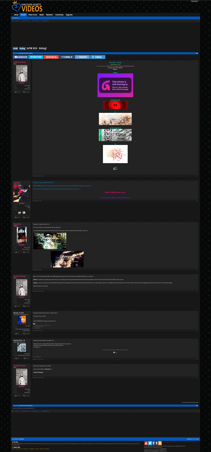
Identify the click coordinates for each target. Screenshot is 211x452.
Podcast (37, 448)
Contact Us (191, 439)
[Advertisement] (105, 34)
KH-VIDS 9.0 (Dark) (18, 439)
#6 (197, 359)
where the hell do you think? (24, 355)
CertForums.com (163, 451)
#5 (197, 330)
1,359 (27, 334)
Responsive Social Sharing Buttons (151, 451)
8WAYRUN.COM (31, 408)
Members (49, 14)
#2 (197, 200)
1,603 (27, 217)
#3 (197, 269)
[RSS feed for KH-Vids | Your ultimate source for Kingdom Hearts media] (160, 443)
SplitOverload (32, 50)
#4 (197, 291)
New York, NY (27, 88)
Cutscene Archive (18, 448)
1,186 (27, 252)
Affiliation (47, 448)
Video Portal (32, 14)
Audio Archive (26, 448)
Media (41, 14)
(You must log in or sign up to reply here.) (190, 402)
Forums (23, 14)
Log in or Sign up (194, 1)
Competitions (21, 50)
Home (16, 14)
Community (59, 14)
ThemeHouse (163, 448)
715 (27, 358)
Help (197, 439)
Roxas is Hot (18, 312)
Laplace (34, 200)
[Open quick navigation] (199, 20)
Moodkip (34, 269)
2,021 (27, 92)
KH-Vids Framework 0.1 (153, 447)
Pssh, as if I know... (26, 249)
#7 (197, 377)
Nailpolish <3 (19, 340)
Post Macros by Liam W (176, 446)
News (13, 448)
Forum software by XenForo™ (155, 446)
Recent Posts (15, 18)
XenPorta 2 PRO (16, 408)
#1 (197, 176)
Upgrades (69, 14)
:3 (29, 209)
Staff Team (42, 448)
